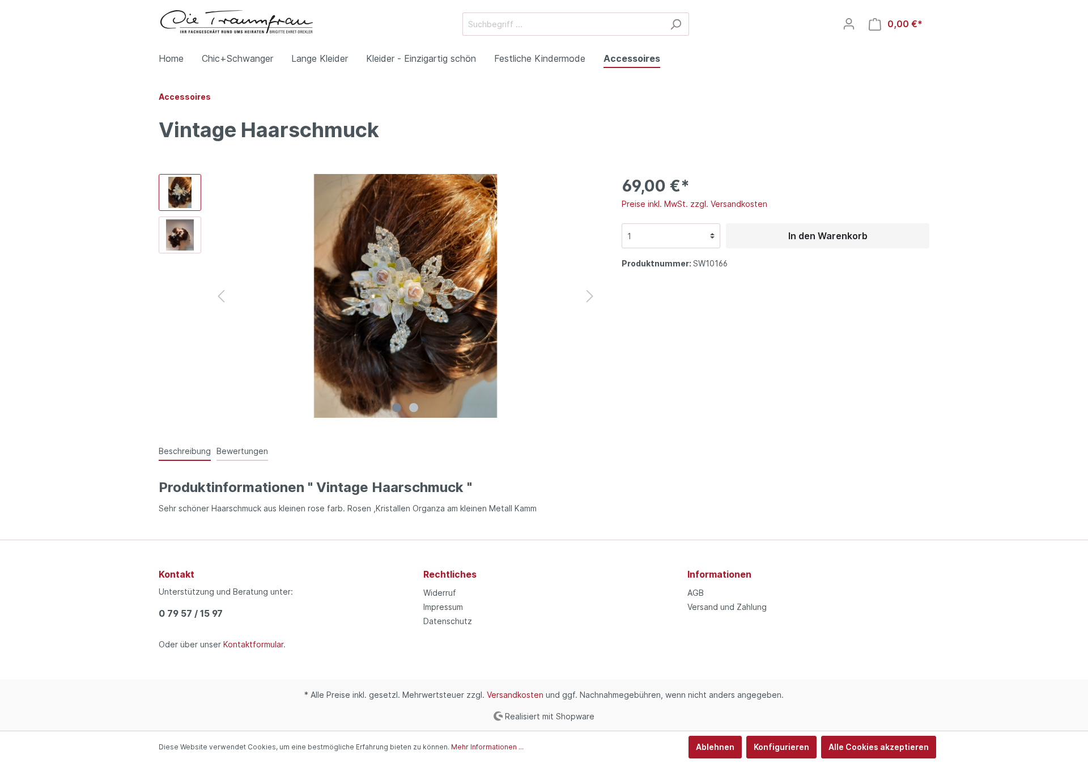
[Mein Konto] (849, 24)
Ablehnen (715, 747)
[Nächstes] (589, 296)
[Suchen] (675, 24)
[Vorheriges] (221, 296)
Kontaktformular (253, 644)
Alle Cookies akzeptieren (878, 747)
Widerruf (439, 592)
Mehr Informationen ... (487, 747)
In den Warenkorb (828, 235)
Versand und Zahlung (727, 607)
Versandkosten (515, 695)
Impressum (443, 607)
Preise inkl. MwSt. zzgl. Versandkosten (694, 204)
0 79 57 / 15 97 (191, 613)
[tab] (185, 450)
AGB (695, 592)
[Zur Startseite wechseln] (237, 21)
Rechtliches (450, 574)
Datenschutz (447, 621)
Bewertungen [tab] (242, 451)
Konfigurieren (781, 747)
